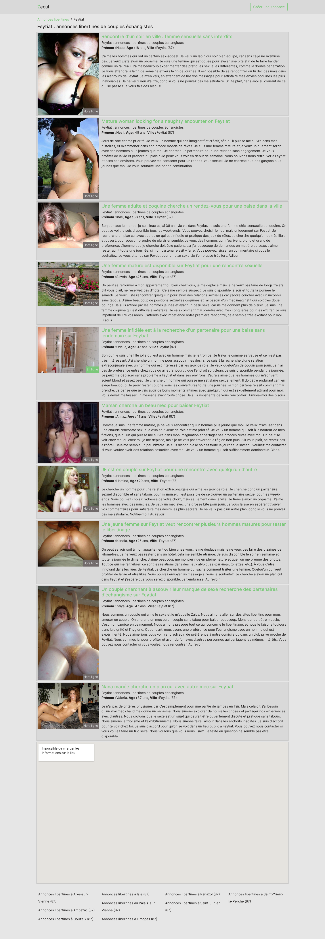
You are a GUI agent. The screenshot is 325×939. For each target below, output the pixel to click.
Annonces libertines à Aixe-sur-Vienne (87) (63, 897)
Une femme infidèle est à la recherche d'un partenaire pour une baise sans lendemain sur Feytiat (183, 332)
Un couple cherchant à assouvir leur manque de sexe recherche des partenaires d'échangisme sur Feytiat (189, 592)
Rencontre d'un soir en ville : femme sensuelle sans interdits (166, 36)
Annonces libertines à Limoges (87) (129, 919)
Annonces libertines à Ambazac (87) (66, 910)
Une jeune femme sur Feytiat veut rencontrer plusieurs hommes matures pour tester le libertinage (193, 526)
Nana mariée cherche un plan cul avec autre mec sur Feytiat (167, 686)
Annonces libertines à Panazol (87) (192, 894)
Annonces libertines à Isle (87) (125, 894)
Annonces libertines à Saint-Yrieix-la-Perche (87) (255, 897)
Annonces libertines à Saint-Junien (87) (192, 906)
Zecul (43, 7)
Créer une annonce (269, 7)
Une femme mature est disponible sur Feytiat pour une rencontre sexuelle (181, 265)
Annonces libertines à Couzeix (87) (65, 919)
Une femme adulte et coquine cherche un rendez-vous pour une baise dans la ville (191, 206)
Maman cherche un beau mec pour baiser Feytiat (155, 405)
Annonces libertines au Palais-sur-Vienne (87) (129, 906)
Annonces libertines (53, 19)
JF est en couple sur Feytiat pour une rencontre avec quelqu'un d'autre (179, 469)
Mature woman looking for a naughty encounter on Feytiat (165, 121)
